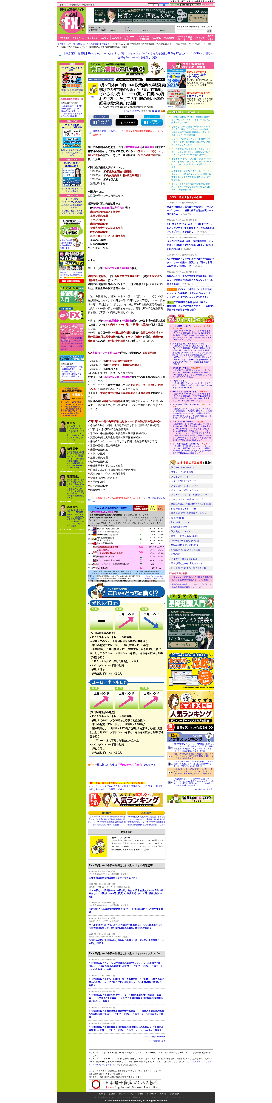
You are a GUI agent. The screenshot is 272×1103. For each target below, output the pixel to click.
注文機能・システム (181, 531)
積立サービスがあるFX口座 (184, 536)
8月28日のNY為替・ (70, 116)
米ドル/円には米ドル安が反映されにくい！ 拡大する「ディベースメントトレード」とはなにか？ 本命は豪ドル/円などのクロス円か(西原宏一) (193, 772)
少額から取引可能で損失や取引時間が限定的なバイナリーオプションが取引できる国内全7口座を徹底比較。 (190, 187)
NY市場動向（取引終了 (71, 109)
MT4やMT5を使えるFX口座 (184, 545)
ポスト (127, 117)
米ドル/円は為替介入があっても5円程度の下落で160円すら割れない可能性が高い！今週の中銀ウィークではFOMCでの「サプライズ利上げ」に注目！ (75, 518)
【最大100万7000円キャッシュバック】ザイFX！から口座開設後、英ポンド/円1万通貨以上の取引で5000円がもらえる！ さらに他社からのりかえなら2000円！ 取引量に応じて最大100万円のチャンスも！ (192, 333)
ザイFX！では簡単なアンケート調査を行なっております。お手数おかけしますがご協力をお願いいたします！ (191, 142)
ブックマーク (152, 117)
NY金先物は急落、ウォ (71, 111)
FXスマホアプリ (179, 527)
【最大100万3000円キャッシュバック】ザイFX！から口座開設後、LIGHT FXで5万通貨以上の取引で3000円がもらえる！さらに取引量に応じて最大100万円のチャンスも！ (192, 448)
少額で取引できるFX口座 (183, 508)
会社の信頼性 (177, 517)
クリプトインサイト (169, 1097)
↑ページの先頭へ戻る (156, 1041)
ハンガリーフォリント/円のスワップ (189, 495)
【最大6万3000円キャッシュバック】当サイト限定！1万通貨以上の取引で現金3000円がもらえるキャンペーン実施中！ (192, 384)
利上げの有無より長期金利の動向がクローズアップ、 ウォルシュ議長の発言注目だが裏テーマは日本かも (71, 343)
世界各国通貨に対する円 (71, 106)
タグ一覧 (163, 1094)
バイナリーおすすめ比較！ (72, 68)
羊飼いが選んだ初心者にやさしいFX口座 (191, 504)
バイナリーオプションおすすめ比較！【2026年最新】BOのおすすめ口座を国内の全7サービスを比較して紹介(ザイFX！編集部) (194, 763)
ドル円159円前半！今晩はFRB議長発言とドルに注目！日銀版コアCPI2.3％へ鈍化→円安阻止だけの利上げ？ (72, 372)
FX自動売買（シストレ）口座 (185, 549)
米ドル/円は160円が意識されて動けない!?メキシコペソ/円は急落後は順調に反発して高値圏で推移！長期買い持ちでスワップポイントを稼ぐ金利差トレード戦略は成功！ (72, 409)
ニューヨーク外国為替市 (71, 114)
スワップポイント (180, 476)
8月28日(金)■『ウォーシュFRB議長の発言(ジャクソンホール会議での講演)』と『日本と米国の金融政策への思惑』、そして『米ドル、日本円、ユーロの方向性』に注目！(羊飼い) (194, 747)
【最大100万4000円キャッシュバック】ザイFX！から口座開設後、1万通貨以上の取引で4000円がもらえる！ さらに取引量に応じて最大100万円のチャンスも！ (192, 372)
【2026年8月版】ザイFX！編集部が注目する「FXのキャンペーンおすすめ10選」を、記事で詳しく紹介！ (191, 120)
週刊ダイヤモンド (139, 1097)
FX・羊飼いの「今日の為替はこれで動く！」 (92, 44)
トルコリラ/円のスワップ (183, 481)
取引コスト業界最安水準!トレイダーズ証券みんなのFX (71, 152)
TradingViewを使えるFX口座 (185, 540)
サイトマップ (151, 1094)
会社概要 (112, 1094)
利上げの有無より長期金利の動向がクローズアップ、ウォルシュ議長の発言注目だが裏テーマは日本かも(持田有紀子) (193, 756)
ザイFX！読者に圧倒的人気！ (72, 164)
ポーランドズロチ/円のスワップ (187, 499)
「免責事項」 (196, 1061)
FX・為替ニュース (180, 522)
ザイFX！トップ (64, 44)
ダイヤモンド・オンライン (120, 1097)
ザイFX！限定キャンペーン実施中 (72, 126)
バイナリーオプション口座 (184, 559)
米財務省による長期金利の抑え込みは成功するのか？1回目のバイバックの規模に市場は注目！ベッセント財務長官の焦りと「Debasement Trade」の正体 (75, 460)
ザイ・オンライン (153, 1097)
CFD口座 (175, 554)
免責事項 (102, 1094)
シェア (102, 117)
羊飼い (93, 97)
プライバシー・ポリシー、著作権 (131, 1094)
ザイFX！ (181, 1097)
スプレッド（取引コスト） (184, 472)
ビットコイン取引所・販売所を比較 (188, 568)
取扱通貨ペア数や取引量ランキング (188, 513)
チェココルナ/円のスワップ (184, 490)
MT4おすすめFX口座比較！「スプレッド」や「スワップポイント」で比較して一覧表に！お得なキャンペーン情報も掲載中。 (191, 152)
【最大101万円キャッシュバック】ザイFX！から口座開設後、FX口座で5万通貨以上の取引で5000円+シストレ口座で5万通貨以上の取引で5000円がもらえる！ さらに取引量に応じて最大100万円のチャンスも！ (192, 411)
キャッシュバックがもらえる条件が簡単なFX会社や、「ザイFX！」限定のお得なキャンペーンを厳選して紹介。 (126, 786)
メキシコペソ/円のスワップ (184, 485)
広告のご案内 (174, 1094)
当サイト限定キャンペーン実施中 (72, 200)
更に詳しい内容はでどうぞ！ (122, 764)
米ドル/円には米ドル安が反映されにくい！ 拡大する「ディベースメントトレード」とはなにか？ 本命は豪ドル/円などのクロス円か (75, 433)
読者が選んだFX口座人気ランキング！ (190, 563)
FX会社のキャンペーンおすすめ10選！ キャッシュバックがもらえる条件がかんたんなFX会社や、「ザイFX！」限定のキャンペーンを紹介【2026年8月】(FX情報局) (194, 782)
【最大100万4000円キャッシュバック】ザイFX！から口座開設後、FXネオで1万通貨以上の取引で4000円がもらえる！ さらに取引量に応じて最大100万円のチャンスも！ (192, 396)
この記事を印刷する (132, 111)
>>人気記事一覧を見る (204, 789)
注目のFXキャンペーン (182, 467)
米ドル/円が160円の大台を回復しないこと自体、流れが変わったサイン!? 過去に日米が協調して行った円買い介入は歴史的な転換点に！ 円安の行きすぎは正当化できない (75, 489)
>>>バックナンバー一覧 (155, 1036)
